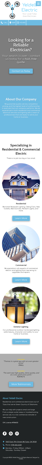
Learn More (21, 218)
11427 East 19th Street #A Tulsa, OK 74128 (21, 442)
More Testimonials (21, 384)
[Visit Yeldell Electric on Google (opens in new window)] (11, 433)
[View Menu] (38, 3)
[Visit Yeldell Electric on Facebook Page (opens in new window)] (5, 433)
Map (13, 22)
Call (5, 22)
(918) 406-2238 (16, 445)
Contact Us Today (21, 71)
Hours (22, 22)
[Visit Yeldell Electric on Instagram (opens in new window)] (17, 433)
